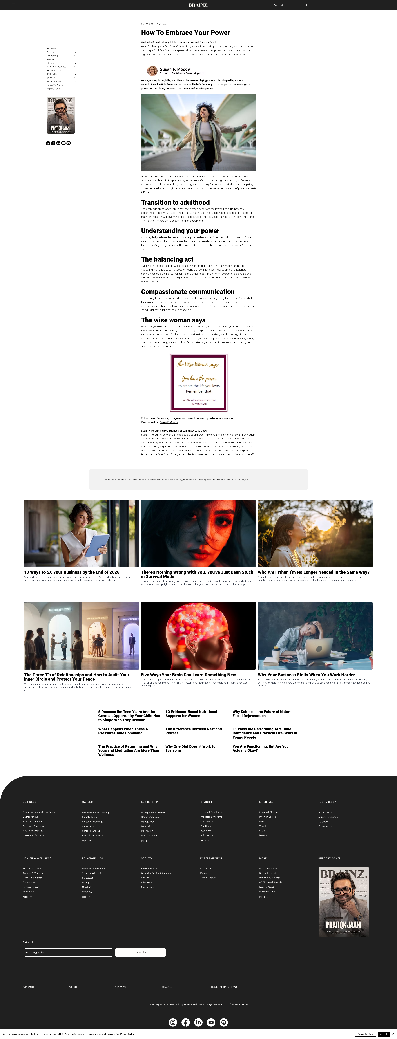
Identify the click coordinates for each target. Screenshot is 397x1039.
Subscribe (280, 5)
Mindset (51, 59)
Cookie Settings (365, 1034)
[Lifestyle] (75, 63)
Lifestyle (51, 63)
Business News (55, 85)
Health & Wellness (56, 66)
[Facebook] (53, 143)
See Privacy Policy (125, 1034)
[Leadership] (75, 56)
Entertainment (54, 81)
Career (50, 52)
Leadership (53, 55)
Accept (383, 1034)
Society (51, 77)
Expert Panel (53, 88)
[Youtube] (63, 143)
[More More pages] (90, 841)
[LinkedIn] (58, 143)
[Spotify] (68, 143)
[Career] (75, 52)
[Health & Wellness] (75, 67)
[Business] (75, 48)
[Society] (75, 78)
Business (51, 48)
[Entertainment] (75, 81)
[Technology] (75, 74)
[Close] (393, 1034)
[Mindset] (75, 59)
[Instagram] (48, 143)
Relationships (54, 70)
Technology (52, 74)
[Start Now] (81, 585)
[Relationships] (75, 70)
